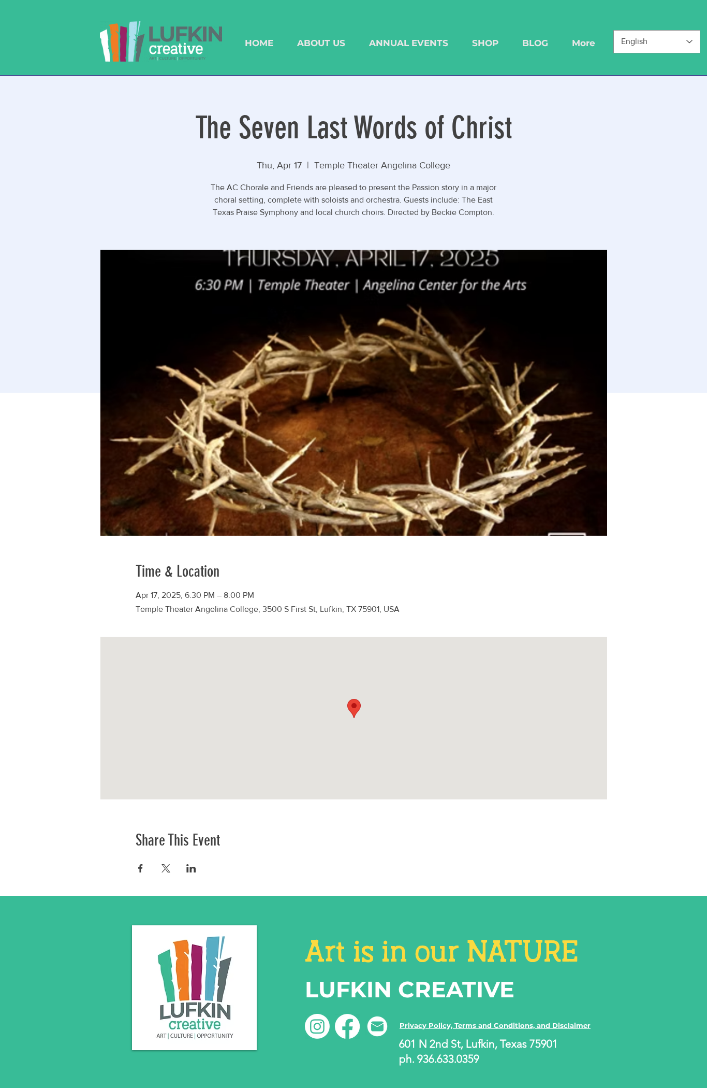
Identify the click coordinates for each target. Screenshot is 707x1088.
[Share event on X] (166, 868)
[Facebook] (347, 1026)
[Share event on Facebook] (140, 868)
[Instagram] (317, 1026)
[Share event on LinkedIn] (191, 868)
